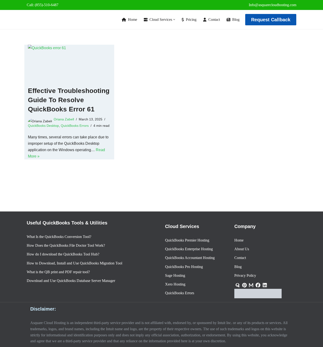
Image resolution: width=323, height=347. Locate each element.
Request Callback (270, 19)
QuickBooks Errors (75, 125)
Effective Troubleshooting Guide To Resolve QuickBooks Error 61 (68, 100)
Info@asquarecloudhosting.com (272, 5)
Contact (214, 20)
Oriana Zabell (64, 119)
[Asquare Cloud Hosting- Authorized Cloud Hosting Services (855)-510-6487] (46, 19)
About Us (241, 249)
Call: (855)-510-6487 (42, 5)
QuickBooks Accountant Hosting (190, 258)
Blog (236, 20)
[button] (174, 19)
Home (132, 20)
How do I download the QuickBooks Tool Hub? (63, 254)
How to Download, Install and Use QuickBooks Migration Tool (74, 263)
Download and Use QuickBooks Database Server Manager (71, 281)
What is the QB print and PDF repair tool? (58, 272)
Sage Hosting (175, 275)
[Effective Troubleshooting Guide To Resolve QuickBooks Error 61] (69, 63)
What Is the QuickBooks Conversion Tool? (59, 237)
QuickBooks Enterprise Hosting (189, 249)
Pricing (191, 20)
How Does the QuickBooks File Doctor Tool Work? (66, 245)
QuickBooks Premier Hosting (187, 240)
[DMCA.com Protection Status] (258, 297)
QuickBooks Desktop (43, 125)
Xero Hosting (175, 284)
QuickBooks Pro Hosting (184, 267)
